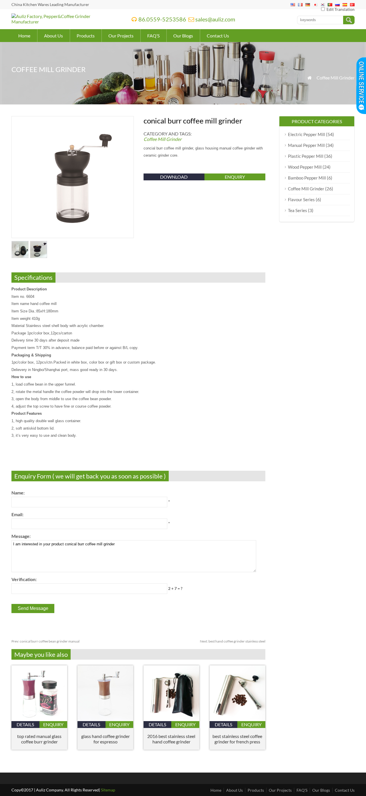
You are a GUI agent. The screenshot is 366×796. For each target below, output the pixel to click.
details (25, 724)
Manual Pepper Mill (306, 145)
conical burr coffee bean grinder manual (45, 641)
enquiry (235, 176)
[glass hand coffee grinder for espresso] (105, 719)
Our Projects (121, 35)
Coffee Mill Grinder (336, 77)
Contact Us (218, 35)
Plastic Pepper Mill (305, 156)
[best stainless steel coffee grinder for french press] (237, 719)
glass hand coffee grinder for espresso (105, 738)
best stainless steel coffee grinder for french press (237, 738)
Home (24, 35)
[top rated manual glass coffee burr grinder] (39, 719)
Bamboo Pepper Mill (307, 177)
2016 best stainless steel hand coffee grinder (171, 738)
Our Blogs (183, 35)
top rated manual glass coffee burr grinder (39, 738)
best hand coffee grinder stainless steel (232, 641)
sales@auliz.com (215, 19)
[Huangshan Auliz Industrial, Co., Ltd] (64, 21)
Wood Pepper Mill (305, 166)
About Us (53, 35)
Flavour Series (301, 199)
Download (174, 176)
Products (86, 35)
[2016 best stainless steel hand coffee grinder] (171, 719)
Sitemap (108, 789)
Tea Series (297, 210)
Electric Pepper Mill (306, 134)
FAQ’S (153, 35)
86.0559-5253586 (162, 19)
